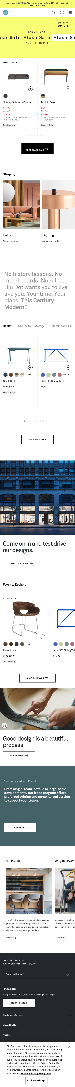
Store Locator (19, 1003)
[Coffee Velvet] (5, 644)
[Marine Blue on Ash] (5, 375)
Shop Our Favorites (37, 678)
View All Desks (37, 440)
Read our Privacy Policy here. (36, 1073)
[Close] (69, 1047)
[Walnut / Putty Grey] (16, 375)
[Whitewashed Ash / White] (22, 375)
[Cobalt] (43, 375)
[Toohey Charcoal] (22, 644)
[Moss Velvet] (11, 644)
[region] (37, 1064)
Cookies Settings (36, 1080)
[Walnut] (11, 375)
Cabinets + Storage (31, 326)
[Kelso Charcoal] (5, 96)
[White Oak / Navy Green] (43, 96)
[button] (28, 135)
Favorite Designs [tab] (14, 584)
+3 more (66, 375)
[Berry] (59, 375)
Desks (7, 326)
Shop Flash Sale (35, 150)
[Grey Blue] (54, 375)
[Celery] (48, 375)
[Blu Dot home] (5, 12)
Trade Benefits (20, 828)
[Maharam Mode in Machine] (16, 644)
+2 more (28, 375)
